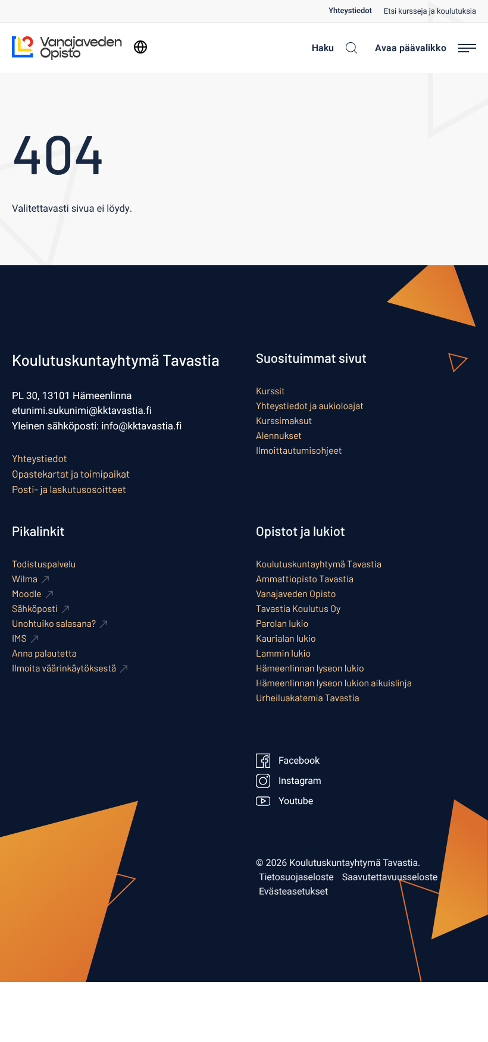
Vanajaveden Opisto (296, 594)
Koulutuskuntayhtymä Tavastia (318, 564)
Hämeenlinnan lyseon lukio (310, 668)
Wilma (24, 579)
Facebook (299, 761)
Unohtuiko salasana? (54, 623)
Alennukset (279, 435)
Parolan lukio (282, 623)
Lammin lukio (283, 653)
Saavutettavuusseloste (390, 877)
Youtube (296, 801)
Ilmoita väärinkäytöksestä (64, 668)
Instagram (300, 781)
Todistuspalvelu (44, 564)
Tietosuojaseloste (296, 877)
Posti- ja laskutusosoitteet (69, 489)
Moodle (27, 594)
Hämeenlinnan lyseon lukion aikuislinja (334, 683)
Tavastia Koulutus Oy (298, 608)
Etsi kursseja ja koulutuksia (430, 11)
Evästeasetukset (293, 891)
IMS (19, 638)
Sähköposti (35, 608)
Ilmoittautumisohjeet (299, 450)
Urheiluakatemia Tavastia (307, 698)
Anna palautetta (44, 653)
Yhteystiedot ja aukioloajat (310, 406)
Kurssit (270, 391)
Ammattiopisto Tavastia (305, 579)
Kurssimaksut (284, 420)
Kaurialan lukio (286, 638)
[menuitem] (356, 11)
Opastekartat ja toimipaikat (71, 474)
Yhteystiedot (350, 11)
